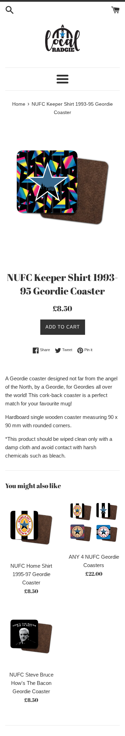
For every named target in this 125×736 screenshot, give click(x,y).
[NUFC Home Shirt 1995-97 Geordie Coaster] (31, 527)
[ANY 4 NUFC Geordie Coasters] (94, 523)
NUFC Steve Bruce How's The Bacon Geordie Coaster (31, 683)
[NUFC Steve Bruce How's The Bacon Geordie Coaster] (31, 636)
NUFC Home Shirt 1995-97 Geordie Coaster (31, 574)
